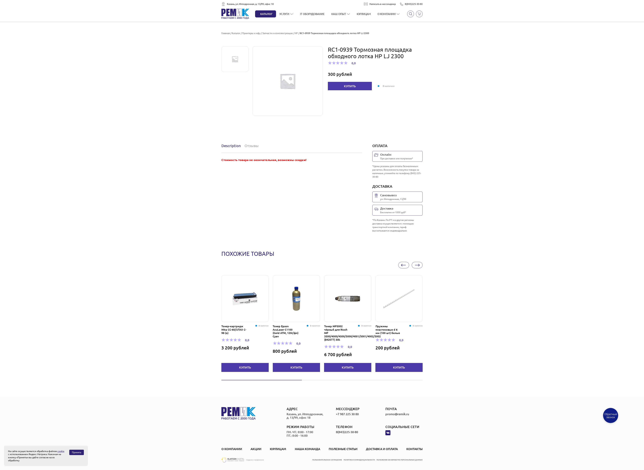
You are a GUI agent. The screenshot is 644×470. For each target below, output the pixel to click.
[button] (403, 265)
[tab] (231, 146)
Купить (350, 86)
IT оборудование (312, 13)
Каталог (266, 13)
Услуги (284, 13)
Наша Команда (307, 449)
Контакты (414, 449)
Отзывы (252, 146)
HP (296, 33)
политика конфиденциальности (359, 460)
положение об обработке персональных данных (400, 460)
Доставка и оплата (382, 449)
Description (231, 146)
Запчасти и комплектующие (277, 33)
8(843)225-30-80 (414, 4)
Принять (76, 452)
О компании (387, 13)
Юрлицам (364, 13)
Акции (256, 449)
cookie (60, 451)
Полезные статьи (343, 449)
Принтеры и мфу (251, 33)
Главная (225, 33)
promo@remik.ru (397, 414)
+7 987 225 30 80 (347, 414)
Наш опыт (338, 13)
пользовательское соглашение (327, 460)
